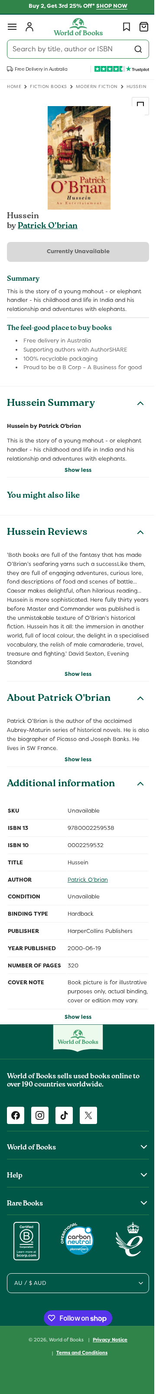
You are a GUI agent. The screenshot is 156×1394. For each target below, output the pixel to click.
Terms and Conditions (78, 1361)
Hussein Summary (51, 404)
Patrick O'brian (48, 226)
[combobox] (75, 49)
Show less (75, 470)
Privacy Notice (107, 1348)
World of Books (64, 1348)
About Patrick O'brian (58, 699)
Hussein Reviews (47, 533)
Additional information (61, 784)
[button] (12, 27)
